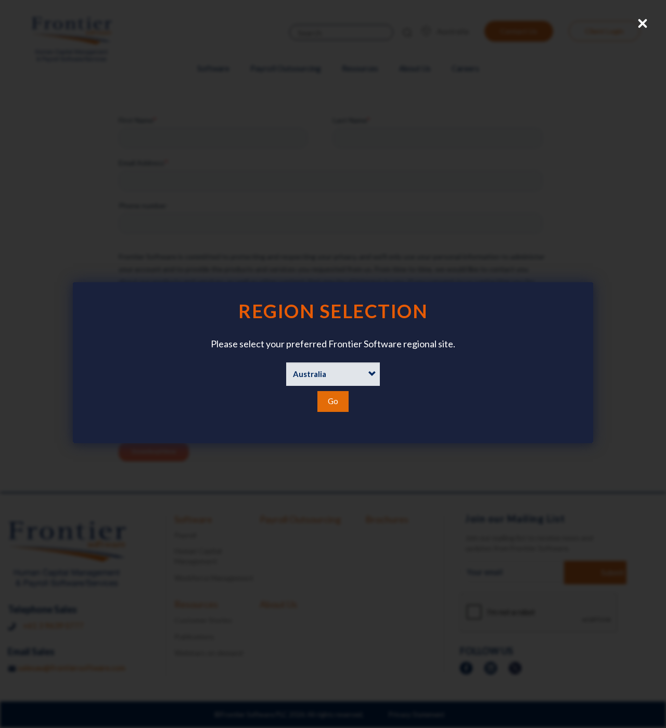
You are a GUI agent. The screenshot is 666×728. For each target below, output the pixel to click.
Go (333, 401)
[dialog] (333, 362)
